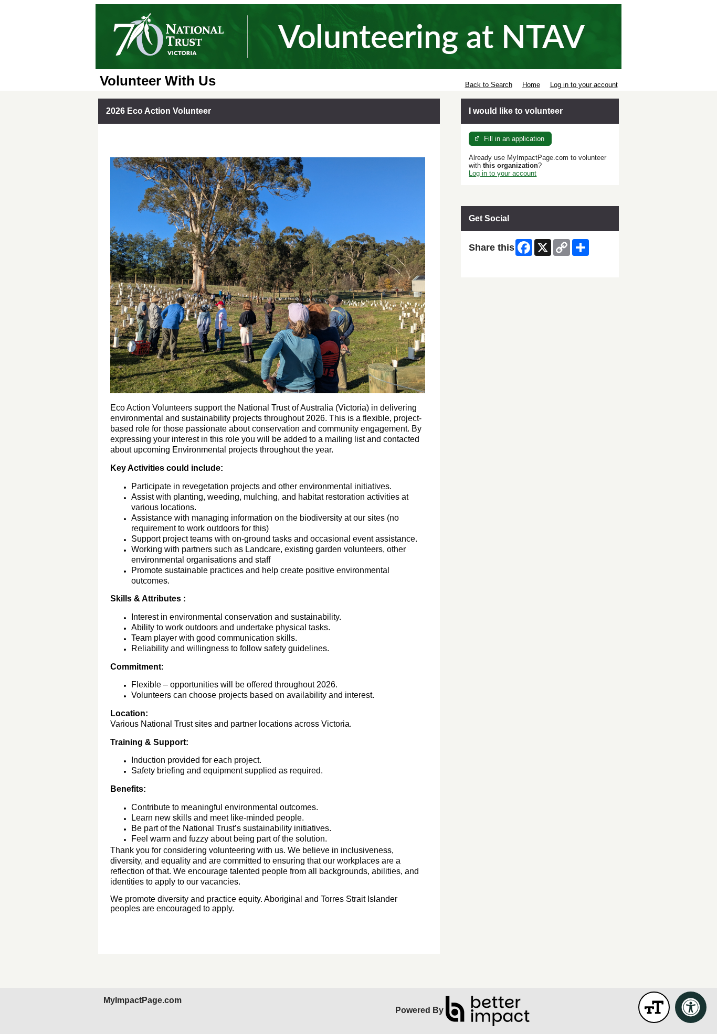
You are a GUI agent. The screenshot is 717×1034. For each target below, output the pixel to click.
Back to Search (488, 85)
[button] (654, 1007)
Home (531, 85)
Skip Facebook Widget (503, 266)
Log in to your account (584, 85)
